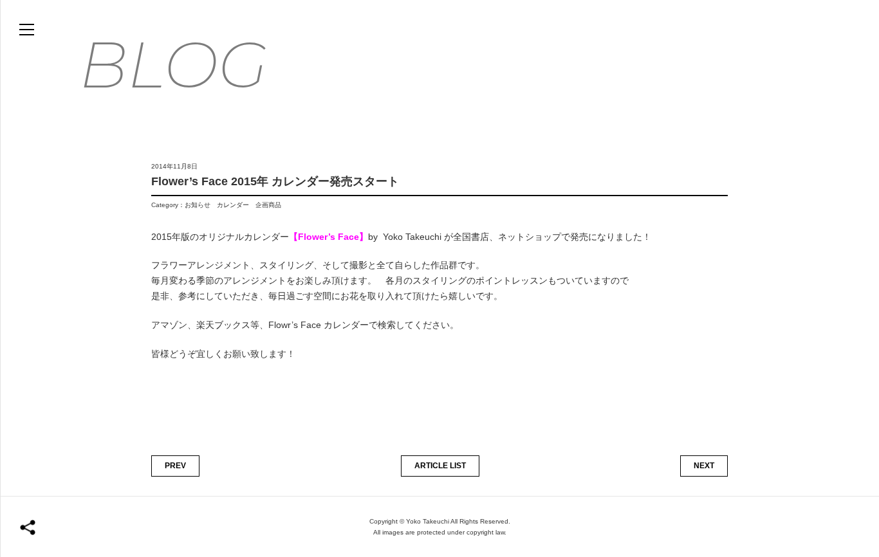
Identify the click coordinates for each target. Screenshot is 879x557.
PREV (175, 465)
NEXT (704, 465)
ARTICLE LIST (440, 465)
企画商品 (268, 204)
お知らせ (197, 204)
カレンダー (233, 204)
